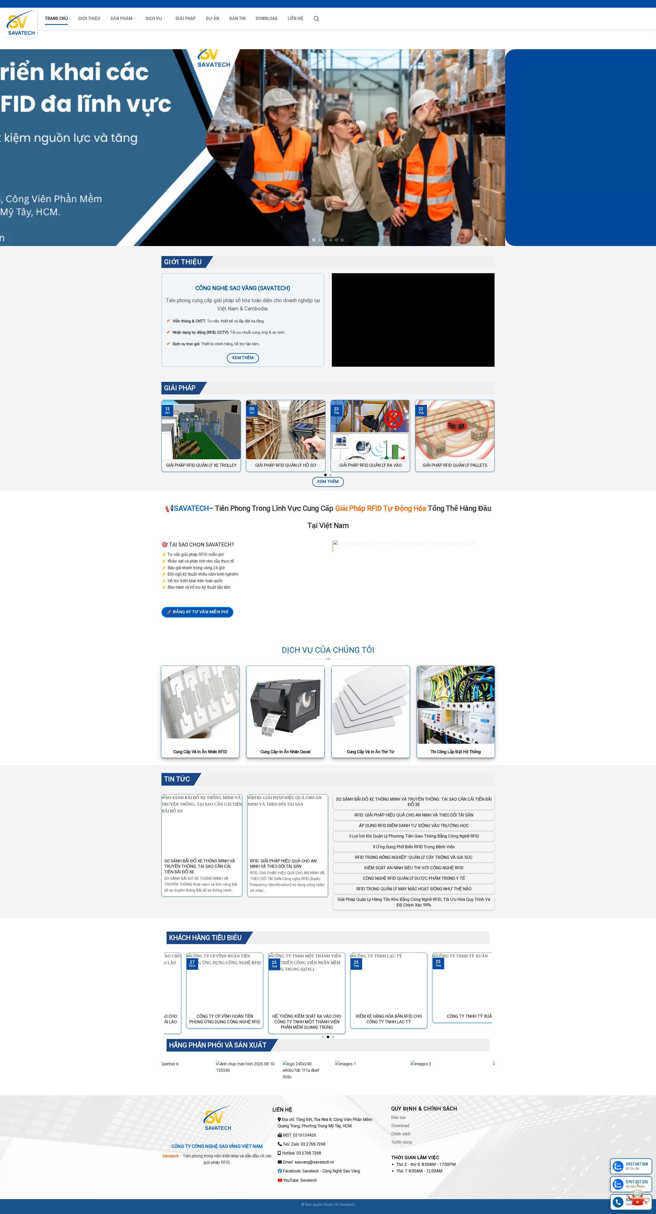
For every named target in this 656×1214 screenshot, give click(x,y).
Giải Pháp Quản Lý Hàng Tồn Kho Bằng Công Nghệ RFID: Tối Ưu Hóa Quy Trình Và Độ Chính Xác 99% (413, 902)
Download (267, 18)
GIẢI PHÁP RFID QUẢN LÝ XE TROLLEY (201, 465)
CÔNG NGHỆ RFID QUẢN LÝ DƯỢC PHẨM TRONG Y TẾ (414, 878)
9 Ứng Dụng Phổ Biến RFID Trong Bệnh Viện (414, 846)
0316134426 (304, 1135)
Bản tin (237, 18)
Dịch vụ (154, 18)
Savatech (308, 1180)
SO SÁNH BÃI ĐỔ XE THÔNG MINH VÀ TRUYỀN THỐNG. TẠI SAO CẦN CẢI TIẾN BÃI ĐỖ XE (414, 802)
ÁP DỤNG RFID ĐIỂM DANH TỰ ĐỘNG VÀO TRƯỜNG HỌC (208, 864)
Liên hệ (295, 18)
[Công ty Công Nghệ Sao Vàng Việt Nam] (20, 22)
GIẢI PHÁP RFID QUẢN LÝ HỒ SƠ (285, 465)
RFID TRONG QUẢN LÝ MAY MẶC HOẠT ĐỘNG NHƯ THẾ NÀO (413, 889)
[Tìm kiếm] (316, 18)
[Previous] (19, 147)
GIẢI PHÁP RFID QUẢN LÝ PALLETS (455, 465)
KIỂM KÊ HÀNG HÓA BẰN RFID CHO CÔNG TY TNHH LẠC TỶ (228, 1019)
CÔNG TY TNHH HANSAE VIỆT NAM (392, 1016)
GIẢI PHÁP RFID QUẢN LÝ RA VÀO (370, 465)
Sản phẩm (121, 18)
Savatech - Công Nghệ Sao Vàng (331, 1171)
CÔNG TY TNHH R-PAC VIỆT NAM (474, 1016)
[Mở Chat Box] (637, 1195)
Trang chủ (56, 18)
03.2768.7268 (313, 1144)
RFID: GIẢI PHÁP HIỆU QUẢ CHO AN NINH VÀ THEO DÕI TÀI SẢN (414, 815)
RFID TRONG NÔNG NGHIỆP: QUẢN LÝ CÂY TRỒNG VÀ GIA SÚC (414, 857)
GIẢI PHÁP (186, 18)
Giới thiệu (89, 18)
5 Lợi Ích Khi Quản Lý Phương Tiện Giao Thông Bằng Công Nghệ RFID (296, 864)
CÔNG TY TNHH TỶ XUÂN (310, 1016)
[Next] (636, 147)
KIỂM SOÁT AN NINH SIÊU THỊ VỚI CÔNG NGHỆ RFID (413, 868)
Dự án (212, 18)
